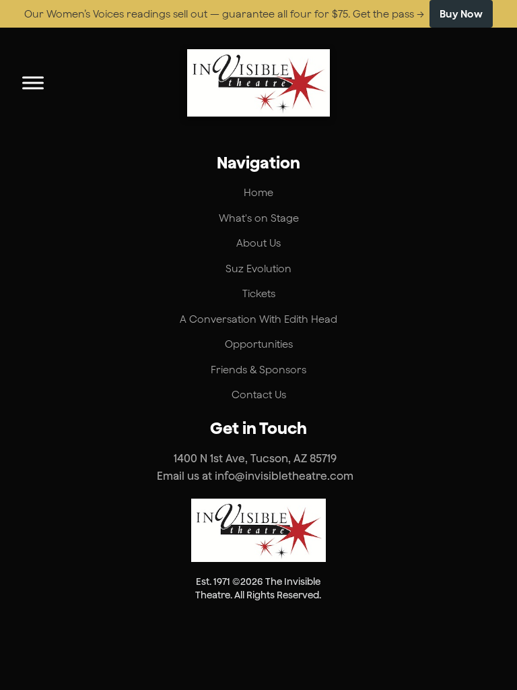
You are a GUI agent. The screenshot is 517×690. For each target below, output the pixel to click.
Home (258, 192)
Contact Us (259, 394)
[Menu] (33, 83)
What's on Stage (259, 218)
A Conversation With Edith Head (258, 319)
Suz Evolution (258, 268)
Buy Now (461, 14)
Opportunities (259, 344)
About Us (258, 243)
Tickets (258, 293)
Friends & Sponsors (258, 369)
